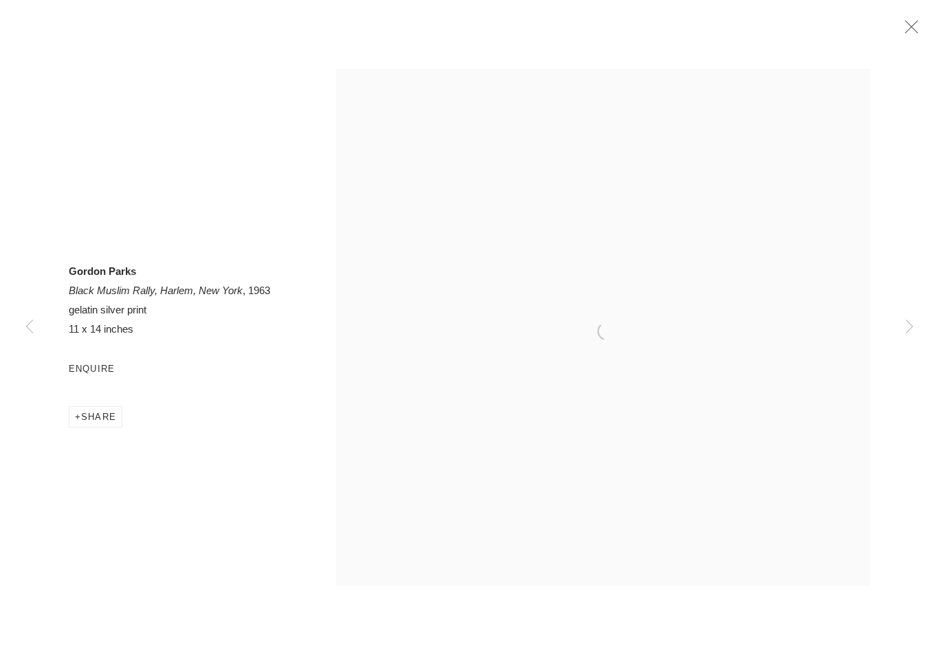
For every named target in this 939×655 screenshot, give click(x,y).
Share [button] (98, 417)
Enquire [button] (92, 369)
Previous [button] (29, 327)
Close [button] (908, 31)
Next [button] (909, 327)
